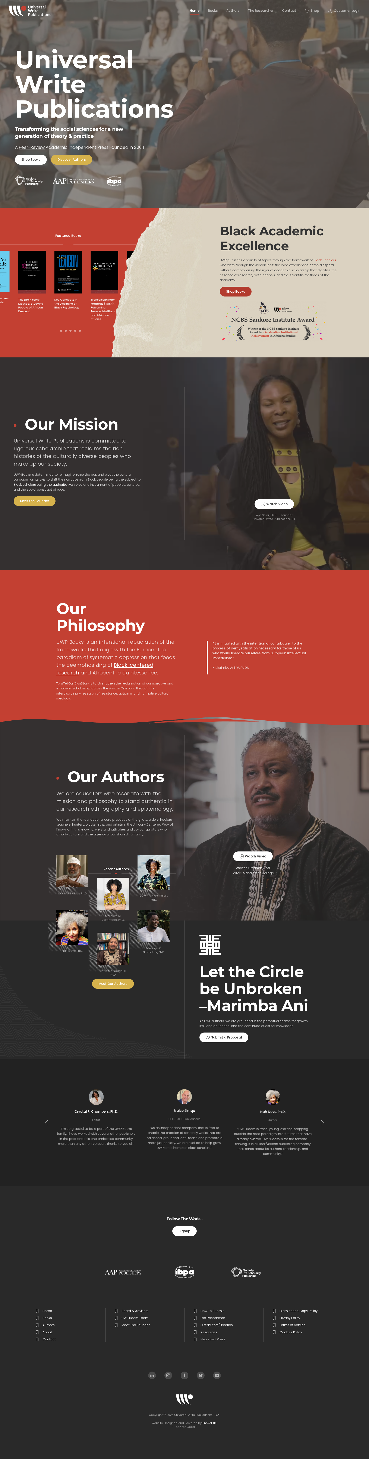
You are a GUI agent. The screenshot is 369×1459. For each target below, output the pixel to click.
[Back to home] (30, 10)
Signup (184, 1231)
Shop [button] (315, 10)
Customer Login (347, 10)
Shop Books (30, 159)
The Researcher (261, 10)
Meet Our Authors (112, 983)
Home (194, 10)
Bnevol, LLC (209, 1423)
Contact (289, 10)
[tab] (56, 331)
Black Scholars (325, 260)
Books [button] (213, 10)
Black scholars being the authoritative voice (48, 484)
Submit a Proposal (226, 1037)
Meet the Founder (34, 501)
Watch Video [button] (277, 504)
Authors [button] (233, 10)
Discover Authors (71, 159)
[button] (46, 1122)
